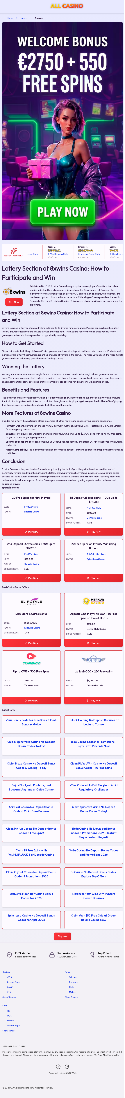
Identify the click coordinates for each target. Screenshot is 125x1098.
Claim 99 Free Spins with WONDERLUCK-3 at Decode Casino (31, 852)
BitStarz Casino (31, 511)
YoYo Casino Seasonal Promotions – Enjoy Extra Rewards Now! (94, 744)
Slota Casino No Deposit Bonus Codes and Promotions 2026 (93, 852)
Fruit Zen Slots (31, 506)
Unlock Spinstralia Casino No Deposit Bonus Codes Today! (31, 744)
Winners (73, 977)
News (24, 18)
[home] (66, 11)
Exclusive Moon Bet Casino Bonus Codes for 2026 (31, 896)
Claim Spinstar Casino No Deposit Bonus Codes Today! (93, 809)
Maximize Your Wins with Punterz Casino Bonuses (93, 896)
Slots (71, 987)
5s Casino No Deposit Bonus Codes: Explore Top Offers (94, 874)
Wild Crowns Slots (48, 254)
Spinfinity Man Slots (96, 554)
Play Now (14, 302)
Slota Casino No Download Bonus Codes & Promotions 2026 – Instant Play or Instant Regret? (94, 833)
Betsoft (10, 1020)
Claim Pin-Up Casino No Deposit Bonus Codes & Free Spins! (31, 831)
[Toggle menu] (5, 7)
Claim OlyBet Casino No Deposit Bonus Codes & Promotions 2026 (31, 874)
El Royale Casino (32, 627)
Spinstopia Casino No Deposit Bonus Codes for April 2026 (31, 918)
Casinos (6, 972)
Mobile (72, 991)
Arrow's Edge (13, 982)
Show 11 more (9, 1030)
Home (10, 18)
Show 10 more (9, 997)
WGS (9, 977)
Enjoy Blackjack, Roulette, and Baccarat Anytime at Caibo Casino (31, 787)
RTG (9, 1010)
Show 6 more (71, 997)
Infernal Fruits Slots (79, 254)
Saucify (10, 987)
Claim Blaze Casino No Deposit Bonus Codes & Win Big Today (31, 766)
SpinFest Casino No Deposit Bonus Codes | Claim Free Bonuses (31, 809)
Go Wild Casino (94, 517)
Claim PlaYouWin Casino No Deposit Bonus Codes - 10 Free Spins (93, 766)
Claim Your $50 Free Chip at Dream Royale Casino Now (93, 918)
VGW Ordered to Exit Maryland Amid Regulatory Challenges (94, 787)
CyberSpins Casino (96, 559)
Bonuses (73, 982)
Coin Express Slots (110, 254)
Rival (9, 991)
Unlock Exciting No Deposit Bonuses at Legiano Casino (94, 722)
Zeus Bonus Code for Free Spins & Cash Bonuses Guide (31, 722)
